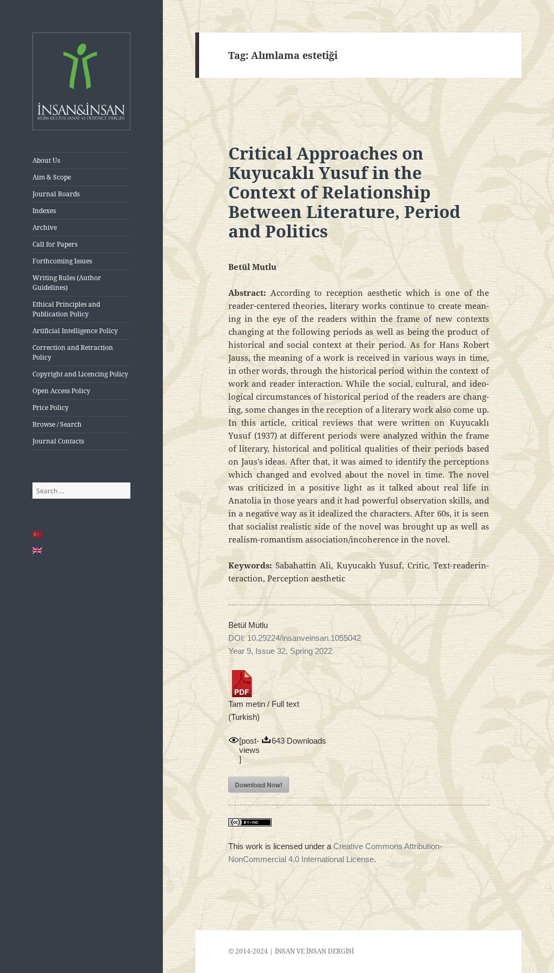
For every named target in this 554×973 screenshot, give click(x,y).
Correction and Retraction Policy (72, 352)
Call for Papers (54, 244)
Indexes (44, 210)
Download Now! (258, 785)
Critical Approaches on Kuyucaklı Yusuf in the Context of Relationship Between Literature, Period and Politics (344, 192)
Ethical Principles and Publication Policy (66, 309)
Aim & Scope (51, 177)
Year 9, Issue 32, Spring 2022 (280, 651)
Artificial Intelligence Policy (75, 330)
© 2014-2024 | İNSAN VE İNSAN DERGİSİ (291, 951)
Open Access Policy (61, 390)
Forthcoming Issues (62, 261)
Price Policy (50, 407)
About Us (46, 160)
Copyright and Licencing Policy (80, 374)
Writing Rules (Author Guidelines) (66, 282)
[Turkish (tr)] (37, 534)
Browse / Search (57, 424)
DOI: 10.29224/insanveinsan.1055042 (294, 638)
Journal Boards (56, 193)
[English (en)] (37, 550)
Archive (44, 227)
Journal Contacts (58, 441)
